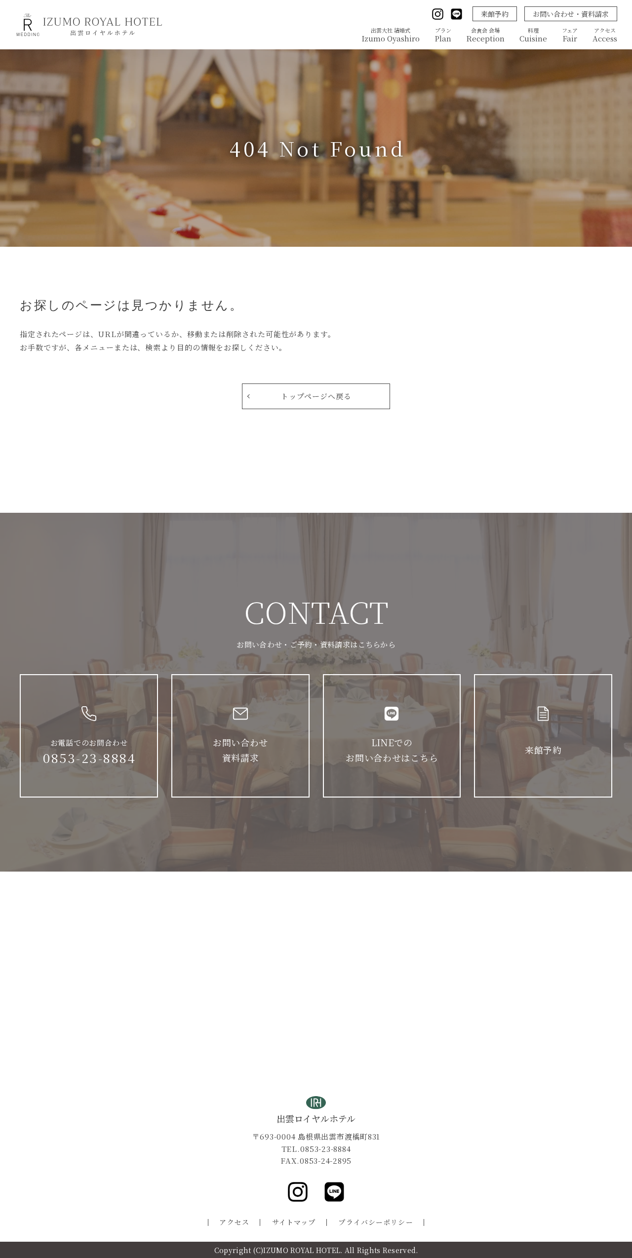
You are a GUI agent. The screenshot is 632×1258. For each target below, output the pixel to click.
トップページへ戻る (316, 396)
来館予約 (495, 14)
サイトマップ (294, 1222)
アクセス (234, 1222)
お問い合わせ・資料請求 (571, 14)
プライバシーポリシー (375, 1222)
